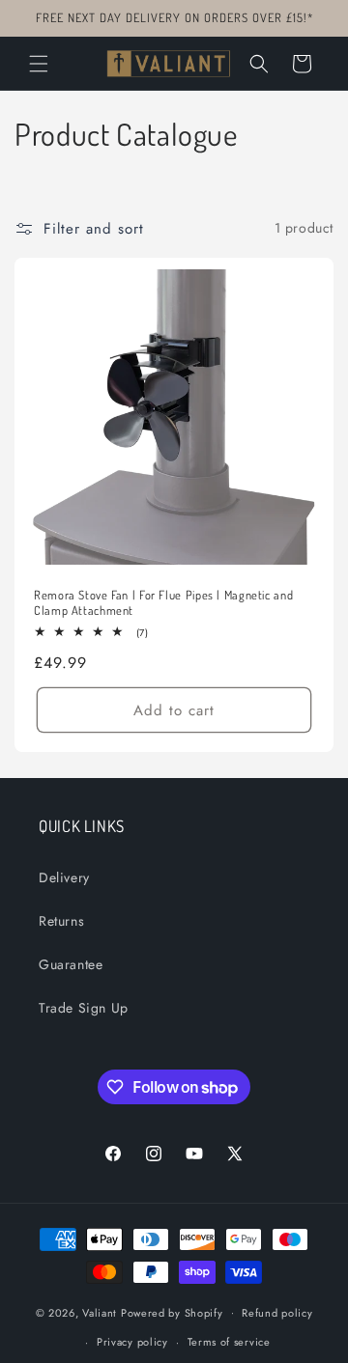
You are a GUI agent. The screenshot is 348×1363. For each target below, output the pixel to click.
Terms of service (229, 1341)
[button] (38, 63)
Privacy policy (132, 1341)
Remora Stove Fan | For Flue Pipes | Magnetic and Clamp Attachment (163, 602)
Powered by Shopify (172, 1312)
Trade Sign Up (84, 1007)
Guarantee (70, 964)
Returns (61, 921)
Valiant (99, 1312)
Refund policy (277, 1313)
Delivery (64, 877)
